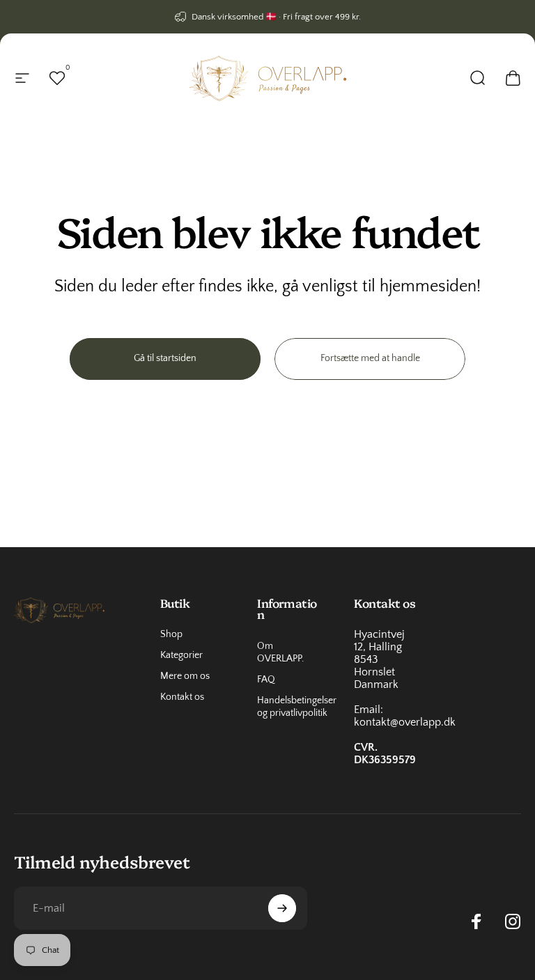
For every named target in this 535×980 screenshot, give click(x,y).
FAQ (266, 679)
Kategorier (181, 655)
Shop (171, 634)
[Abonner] (282, 908)
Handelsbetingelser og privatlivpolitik (296, 707)
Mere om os (185, 676)
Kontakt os (182, 697)
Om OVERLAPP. (280, 652)
